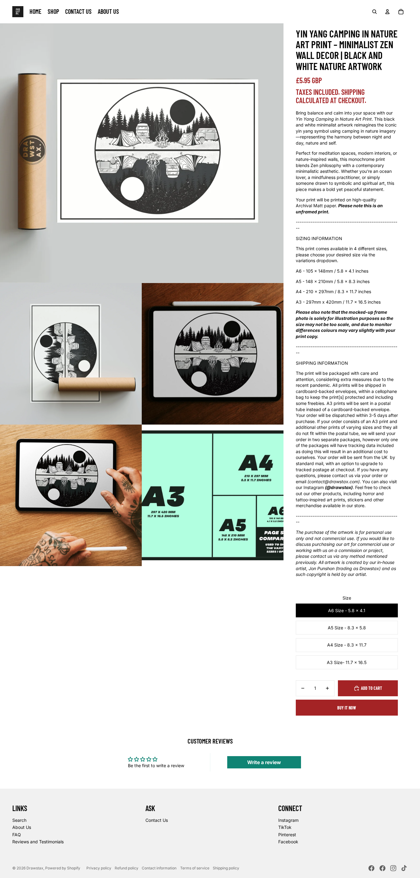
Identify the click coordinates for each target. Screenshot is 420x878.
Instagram (288, 820)
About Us (21, 827)
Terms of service (194, 868)
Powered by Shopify (62, 868)
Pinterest (287, 834)
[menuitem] (36, 11)
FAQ (16, 834)
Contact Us (156, 820)
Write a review (264, 762)
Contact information (159, 868)
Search (19, 820)
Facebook (288, 841)
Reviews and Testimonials (38, 841)
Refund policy (126, 868)
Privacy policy (98, 868)
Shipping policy (226, 868)
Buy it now (346, 707)
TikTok (284, 827)
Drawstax (34, 868)
